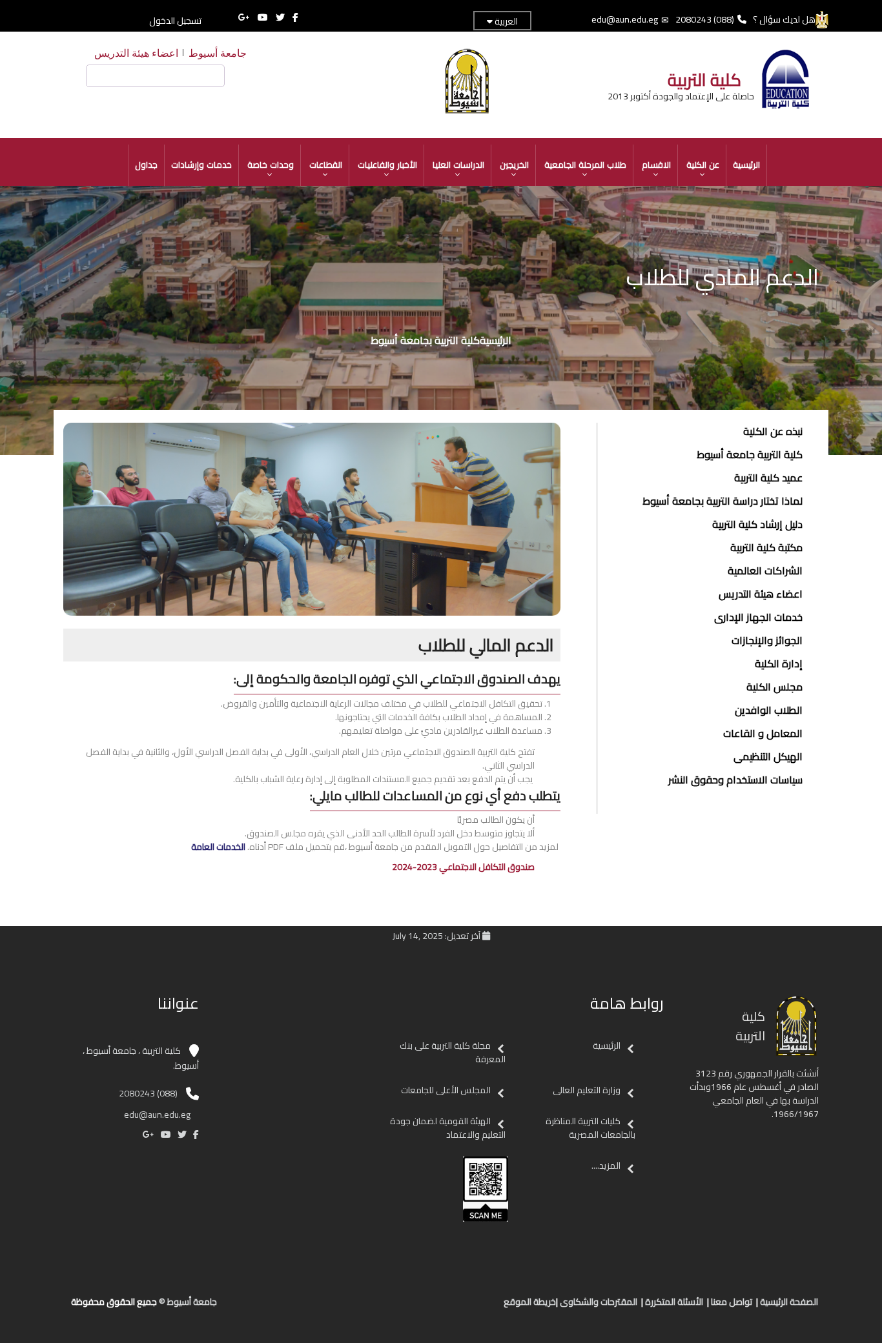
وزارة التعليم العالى (585, 1090)
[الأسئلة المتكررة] (456, 1307)
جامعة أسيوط (218, 52)
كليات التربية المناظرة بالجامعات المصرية (590, 1128)
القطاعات (325, 164)
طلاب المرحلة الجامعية (585, 164)
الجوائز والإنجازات (767, 640)
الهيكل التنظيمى (768, 756)
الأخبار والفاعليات (387, 164)
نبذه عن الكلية (773, 431)
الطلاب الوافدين (769, 710)
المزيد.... (605, 1165)
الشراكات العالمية (765, 570)
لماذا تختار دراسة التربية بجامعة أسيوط (722, 500)
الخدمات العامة (218, 846)
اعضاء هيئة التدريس (136, 52)
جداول (146, 164)
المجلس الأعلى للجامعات (445, 1090)
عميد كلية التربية (768, 477)
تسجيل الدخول (175, 20)
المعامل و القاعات (763, 733)
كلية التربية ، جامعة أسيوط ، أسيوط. (141, 1058)
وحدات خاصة (270, 164)
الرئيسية (746, 164)
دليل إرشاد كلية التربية (757, 524)
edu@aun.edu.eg (624, 19)
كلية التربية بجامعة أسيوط (425, 340)
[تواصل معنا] (469, 1307)
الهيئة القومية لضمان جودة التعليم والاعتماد (448, 1128)
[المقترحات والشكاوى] (443, 1307)
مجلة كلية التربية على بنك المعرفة (453, 1052)
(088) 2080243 (704, 19)
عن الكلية (702, 164)
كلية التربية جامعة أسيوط (750, 454)
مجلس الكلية (774, 686)
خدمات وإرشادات (201, 164)
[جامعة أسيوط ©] (497, 1307)
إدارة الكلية (779, 663)
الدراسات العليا (458, 164)
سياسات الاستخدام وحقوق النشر (735, 779)
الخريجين (514, 164)
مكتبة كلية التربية (766, 547)
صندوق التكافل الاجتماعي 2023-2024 (463, 866)
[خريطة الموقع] (430, 1307)
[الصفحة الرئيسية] (482, 1307)
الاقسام (656, 164)
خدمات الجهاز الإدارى (758, 617)
